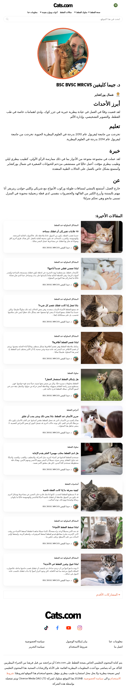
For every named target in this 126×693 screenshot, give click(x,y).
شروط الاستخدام (78, 646)
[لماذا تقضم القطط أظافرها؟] (102, 348)
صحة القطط (95, 12)
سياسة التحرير (36, 646)
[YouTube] (68, 628)
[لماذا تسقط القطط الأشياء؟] (102, 533)
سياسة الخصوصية (34, 641)
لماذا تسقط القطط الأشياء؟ (65, 527)
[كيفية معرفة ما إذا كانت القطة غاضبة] (102, 496)
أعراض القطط (72, 410)
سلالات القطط (66, 12)
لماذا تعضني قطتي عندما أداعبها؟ (62, 268)
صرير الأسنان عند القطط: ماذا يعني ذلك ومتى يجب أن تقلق (50, 416)
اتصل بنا (118, 646)
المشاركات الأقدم (108, 594)
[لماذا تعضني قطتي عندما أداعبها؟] (102, 274)
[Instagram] (80, 628)
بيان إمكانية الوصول (76, 641)
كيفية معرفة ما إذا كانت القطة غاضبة (60, 490)
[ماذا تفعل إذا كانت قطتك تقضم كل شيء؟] (102, 311)
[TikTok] (46, 628)
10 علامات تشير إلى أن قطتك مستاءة (60, 231)
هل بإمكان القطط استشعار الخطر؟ (61, 379)
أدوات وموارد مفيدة (49, 12)
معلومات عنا (32, 12)
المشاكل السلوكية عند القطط (66, 225)
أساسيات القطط (71, 484)
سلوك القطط (81, 12)
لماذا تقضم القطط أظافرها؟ (65, 342)
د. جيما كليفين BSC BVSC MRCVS (57, 248)
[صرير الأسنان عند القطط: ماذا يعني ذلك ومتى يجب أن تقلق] (102, 422)
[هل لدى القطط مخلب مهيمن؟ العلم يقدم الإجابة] (102, 459)
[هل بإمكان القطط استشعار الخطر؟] (102, 385)
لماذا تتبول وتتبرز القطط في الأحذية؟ (60, 564)
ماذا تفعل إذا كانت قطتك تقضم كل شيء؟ (58, 305)
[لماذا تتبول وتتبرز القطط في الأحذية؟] (102, 570)
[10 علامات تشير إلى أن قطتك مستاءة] (102, 237)
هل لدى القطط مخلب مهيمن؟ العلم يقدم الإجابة (55, 453)
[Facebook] (57, 628)
